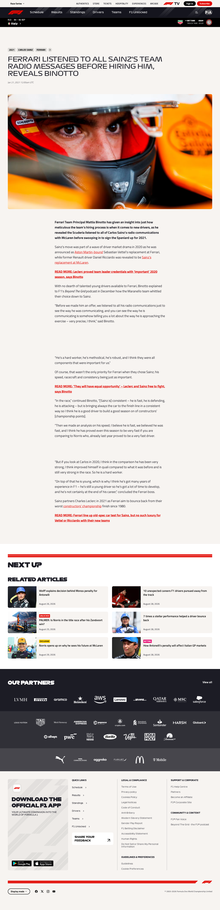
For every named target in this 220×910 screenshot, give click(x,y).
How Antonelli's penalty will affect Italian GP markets (174, 646)
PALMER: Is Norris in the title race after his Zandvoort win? (70, 622)
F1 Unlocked (138, 12)
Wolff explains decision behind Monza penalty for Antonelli (68, 593)
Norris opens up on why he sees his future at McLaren (71, 646)
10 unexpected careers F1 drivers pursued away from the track (175, 593)
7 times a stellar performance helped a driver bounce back (174, 618)
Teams (116, 12)
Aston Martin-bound (89, 252)
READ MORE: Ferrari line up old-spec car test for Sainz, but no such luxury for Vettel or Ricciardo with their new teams (108, 518)
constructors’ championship (82, 506)
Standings (77, 12)
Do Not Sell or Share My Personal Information (139, 845)
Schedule (36, 12)
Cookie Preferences (132, 869)
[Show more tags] (50, 50)
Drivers (98, 12)
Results (56, 12)
